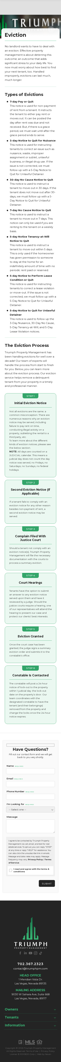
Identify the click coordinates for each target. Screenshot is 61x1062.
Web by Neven (44, 1054)
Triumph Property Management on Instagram (35, 953)
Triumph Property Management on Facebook (20, 953)
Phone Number (20, 791)
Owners (11, 1009)
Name (15, 765)
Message (12, 816)
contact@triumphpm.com (30, 968)
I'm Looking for (20, 804)
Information (15, 1025)
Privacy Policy (35, 859)
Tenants (12, 1017)
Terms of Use (32, 1051)
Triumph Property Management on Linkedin (25, 953)
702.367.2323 (30, 964)
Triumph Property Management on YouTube (30, 953)
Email (15, 778)
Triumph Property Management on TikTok (40, 953)
